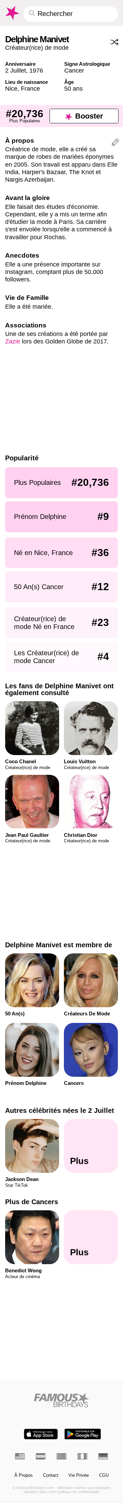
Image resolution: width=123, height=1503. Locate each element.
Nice (11, 88)
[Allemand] (103, 1456)
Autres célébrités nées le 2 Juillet (59, 1110)
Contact (50, 1475)
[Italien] (82, 1456)
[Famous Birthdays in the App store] (40, 1434)
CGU (104, 1475)
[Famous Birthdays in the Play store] (83, 1434)
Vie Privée (78, 1475)
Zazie (12, 341)
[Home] (62, 1400)
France (30, 88)
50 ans (73, 88)
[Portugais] (61, 1456)
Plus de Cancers (31, 1202)
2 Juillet (15, 70)
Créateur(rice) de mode (37, 47)
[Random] (114, 42)
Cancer (74, 70)
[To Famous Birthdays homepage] (11, 13)
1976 (36, 70)
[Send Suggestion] (115, 143)
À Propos (23, 1475)
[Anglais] (20, 1456)
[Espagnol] (40, 1456)
